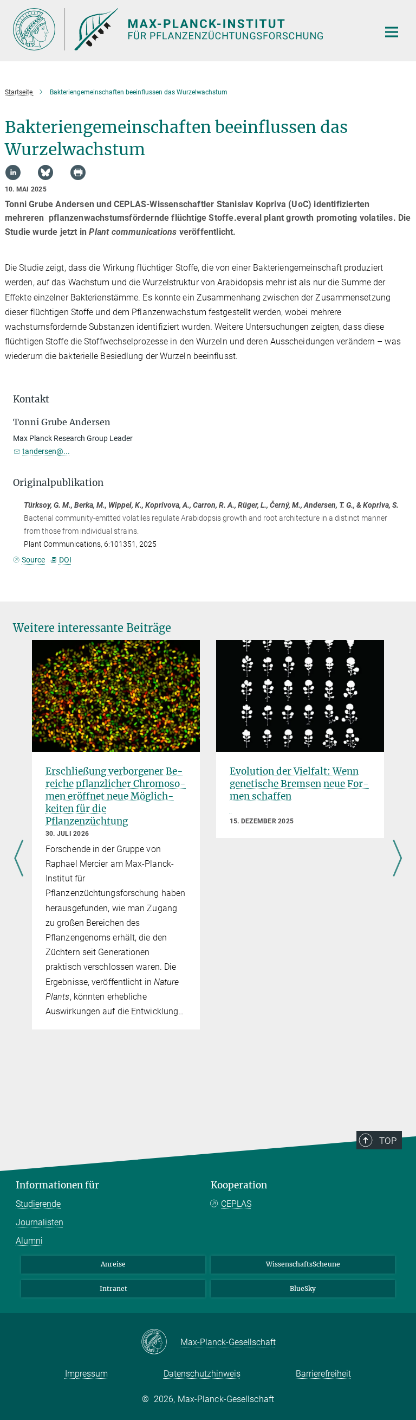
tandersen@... (46, 451)
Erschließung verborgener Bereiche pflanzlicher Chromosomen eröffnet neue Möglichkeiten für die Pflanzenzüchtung (116, 796)
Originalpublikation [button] (58, 482)
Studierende (38, 1204)
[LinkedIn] (13, 172)
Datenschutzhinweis (202, 1373)
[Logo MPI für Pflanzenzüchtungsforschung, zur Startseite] (189, 29)
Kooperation (239, 1185)
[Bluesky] (45, 172)
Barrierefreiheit (323, 1373)
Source (33, 559)
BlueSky (303, 1288)
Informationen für (57, 1185)
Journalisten (39, 1222)
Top (387, 1140)
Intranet (113, 1288)
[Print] (78, 172)
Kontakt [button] (31, 399)
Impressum (86, 1373)
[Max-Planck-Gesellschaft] (160, 1342)
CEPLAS (236, 1204)
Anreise (113, 1264)
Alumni (29, 1241)
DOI (65, 559)
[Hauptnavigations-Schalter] (391, 32)
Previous (18, 859)
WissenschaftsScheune (303, 1264)
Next (397, 859)
